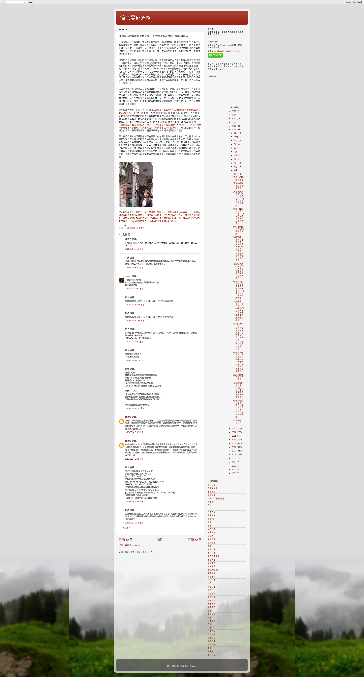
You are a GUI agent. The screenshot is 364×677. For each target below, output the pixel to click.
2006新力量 (213, 570)
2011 (234, 436)
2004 (234, 462)
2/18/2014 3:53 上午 (134, 523)
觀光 (210, 590)
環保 (210, 522)
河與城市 (212, 641)
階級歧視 (212, 634)
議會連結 (212, 638)
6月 (236, 155)
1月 (236, 174)
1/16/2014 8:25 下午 (134, 289)
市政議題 (212, 492)
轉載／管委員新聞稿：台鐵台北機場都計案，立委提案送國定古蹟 (238, 409)
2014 (234, 130)
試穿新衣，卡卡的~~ (238, 421)
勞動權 (211, 651)
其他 (210, 624)
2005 (234, 458)
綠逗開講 (212, 655)
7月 (236, 152)
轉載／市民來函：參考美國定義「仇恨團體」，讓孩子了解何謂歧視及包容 (238, 290)
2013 (234, 428)
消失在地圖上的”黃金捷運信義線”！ (238, 230)
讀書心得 (212, 529)
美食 (210, 648)
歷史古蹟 (212, 512)
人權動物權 (130, 228)
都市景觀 (212, 532)
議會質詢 (212, 495)
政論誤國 (212, 600)
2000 (234, 470)
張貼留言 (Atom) (132, 545)
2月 (236, 170)
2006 (234, 455)
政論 (210, 505)
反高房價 (212, 645)
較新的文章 (125, 539)
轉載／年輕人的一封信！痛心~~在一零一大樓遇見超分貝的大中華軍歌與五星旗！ (238, 362)
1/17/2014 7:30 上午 (134, 342)
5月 (236, 159)
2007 (234, 451)
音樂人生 (212, 560)
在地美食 (212, 566)
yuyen (128, 276)
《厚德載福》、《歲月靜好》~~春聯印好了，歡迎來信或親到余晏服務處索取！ (238, 311)
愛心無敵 (212, 553)
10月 (236, 140)
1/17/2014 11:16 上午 (134, 360)
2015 (234, 126)
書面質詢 (212, 573)
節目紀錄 (212, 485)
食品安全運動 (214, 556)
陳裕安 (128, 417)
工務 (210, 526)
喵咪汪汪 (212, 546)
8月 (236, 148)
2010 (234, 440)
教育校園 (212, 580)
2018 (234, 115)
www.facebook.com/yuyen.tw (226, 51)
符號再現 (212, 563)
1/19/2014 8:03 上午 (134, 459)
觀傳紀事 (212, 587)
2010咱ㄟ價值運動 (216, 498)
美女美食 (212, 604)
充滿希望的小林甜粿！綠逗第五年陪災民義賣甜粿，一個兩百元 (238, 390)
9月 (236, 144)
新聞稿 (211, 536)
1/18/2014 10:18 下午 (135, 408)
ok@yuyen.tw (224, 45)
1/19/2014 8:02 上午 (134, 432)
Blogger (193, 666)
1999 (234, 473)
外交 (210, 583)
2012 (234, 432)
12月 (236, 133)
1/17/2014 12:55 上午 (135, 305)
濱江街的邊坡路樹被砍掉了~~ (238, 185)
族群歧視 (212, 543)
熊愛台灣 (212, 594)
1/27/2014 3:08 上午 (134, 501)
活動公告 (212, 539)
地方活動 (212, 549)
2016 (234, 122)
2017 (234, 118)
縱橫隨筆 (212, 515)
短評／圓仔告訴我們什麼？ (238, 377)
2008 (234, 447)
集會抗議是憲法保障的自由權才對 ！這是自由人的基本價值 (238, 199)
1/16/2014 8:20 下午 (134, 268)
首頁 (160, 539)
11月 (236, 137)
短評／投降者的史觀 (238, 178)
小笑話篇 (212, 614)
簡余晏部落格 (135, 18)
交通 (210, 509)
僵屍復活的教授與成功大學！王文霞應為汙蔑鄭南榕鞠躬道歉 (238, 271)
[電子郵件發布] (125, 225)
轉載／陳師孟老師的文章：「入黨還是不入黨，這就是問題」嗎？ (238, 216)
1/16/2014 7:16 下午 (134, 249)
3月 (236, 167)
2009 (234, 443)
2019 (234, 111)
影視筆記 (212, 577)
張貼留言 (126, 528)
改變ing (211, 519)
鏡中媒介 (140, 228)
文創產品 (212, 628)
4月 (236, 163)
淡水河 (211, 618)
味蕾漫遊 (212, 621)
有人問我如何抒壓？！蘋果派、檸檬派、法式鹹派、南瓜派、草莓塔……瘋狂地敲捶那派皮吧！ (238, 336)
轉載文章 (212, 607)
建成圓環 (212, 597)
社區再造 (212, 631)
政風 (210, 611)
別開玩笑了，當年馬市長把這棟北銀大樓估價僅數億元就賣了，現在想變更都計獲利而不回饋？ (238, 248)
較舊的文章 (194, 539)
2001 (234, 466)
